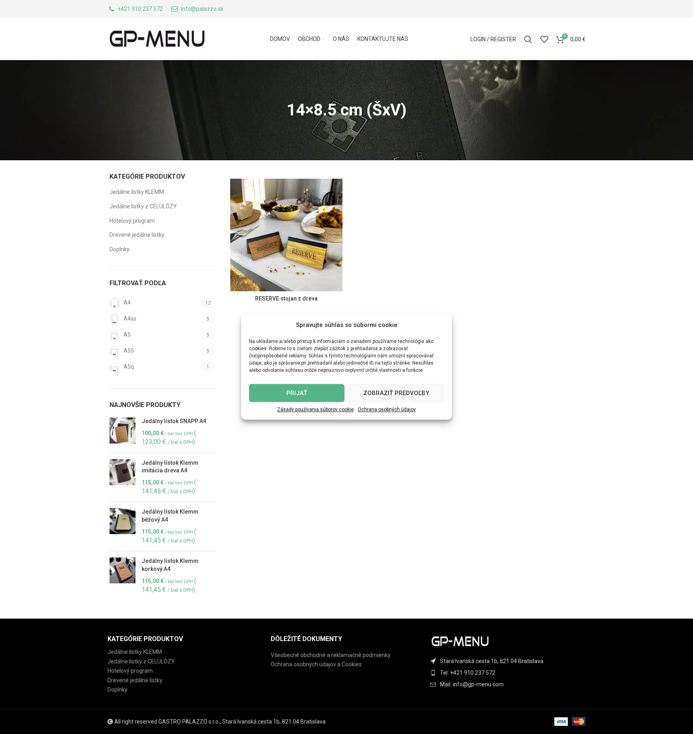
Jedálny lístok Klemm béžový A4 (170, 515)
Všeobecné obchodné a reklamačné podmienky (331, 655)
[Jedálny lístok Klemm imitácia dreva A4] (122, 477)
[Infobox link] (135, 8)
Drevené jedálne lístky (136, 235)
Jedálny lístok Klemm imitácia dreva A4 (170, 467)
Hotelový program (132, 221)
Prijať (296, 393)
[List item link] (510, 672)
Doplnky (119, 249)
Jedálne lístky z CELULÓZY (143, 206)
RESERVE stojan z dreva (286, 298)
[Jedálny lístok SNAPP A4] (122, 431)
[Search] (528, 39)
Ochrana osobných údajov (387, 409)
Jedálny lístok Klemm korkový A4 (170, 565)
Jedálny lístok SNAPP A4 (174, 421)
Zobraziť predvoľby (396, 393)
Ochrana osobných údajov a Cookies (316, 664)
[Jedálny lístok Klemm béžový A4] (122, 526)
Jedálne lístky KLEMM (136, 192)
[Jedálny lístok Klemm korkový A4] (122, 575)
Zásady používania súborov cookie (315, 409)
